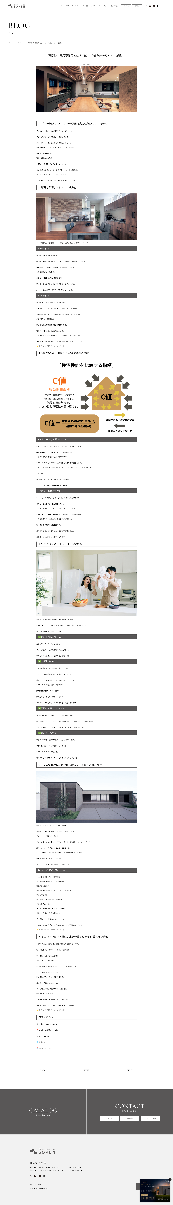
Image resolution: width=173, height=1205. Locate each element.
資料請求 (137, 6)
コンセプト (76, 6)
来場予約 (109, 1118)
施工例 (85, 6)
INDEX (86, 1070)
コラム (105, 6)
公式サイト (43, 1042)
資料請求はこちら (45, 1048)
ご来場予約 (126, 6)
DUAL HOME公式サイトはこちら (51, 346)
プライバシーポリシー (36, 1185)
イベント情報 (64, 6)
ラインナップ (95, 6)
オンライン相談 (150, 1118)
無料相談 (114, 6)
